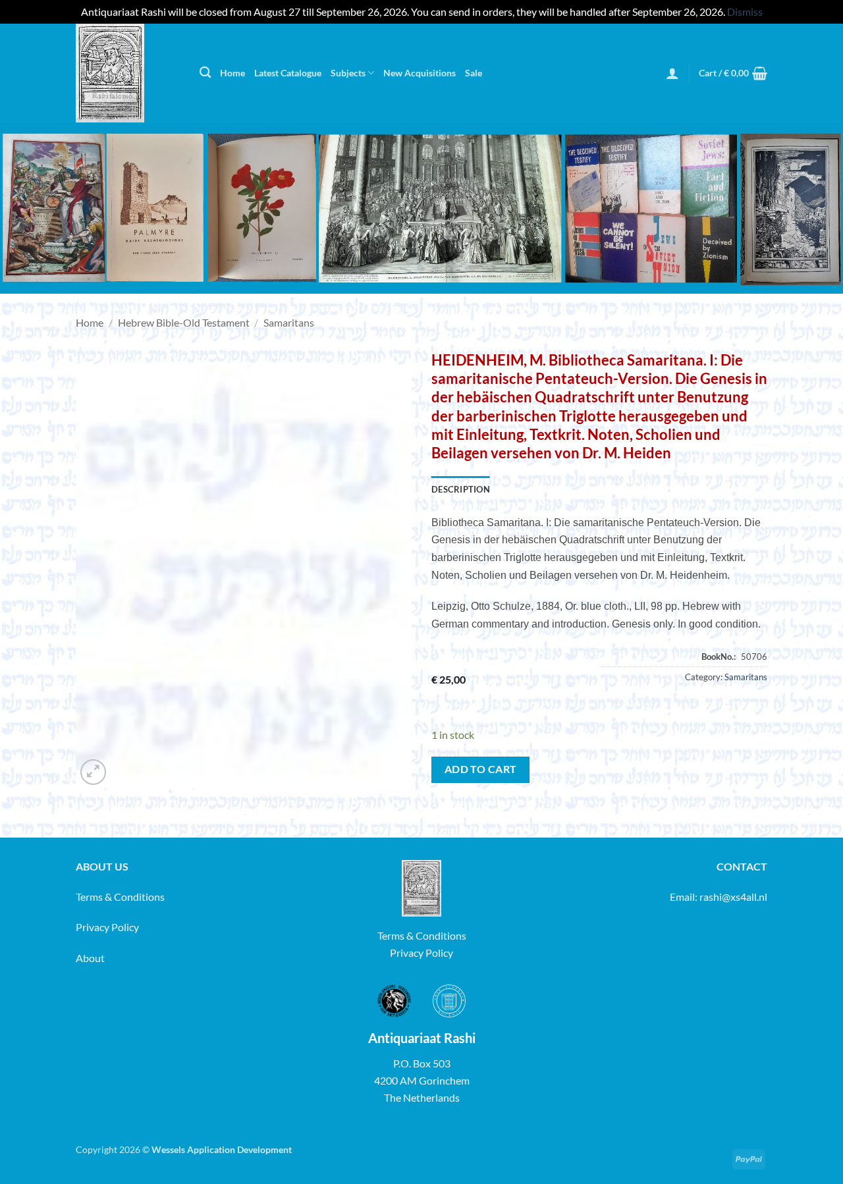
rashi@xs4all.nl (733, 896)
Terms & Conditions (120, 896)
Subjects (348, 72)
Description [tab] (460, 489)
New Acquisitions (419, 72)
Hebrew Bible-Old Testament (184, 322)
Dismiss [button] (745, 11)
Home (232, 72)
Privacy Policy (107, 927)
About (90, 958)
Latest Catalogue (287, 72)
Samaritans (288, 322)
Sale (473, 72)
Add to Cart (481, 769)
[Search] (205, 72)
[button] (672, 73)
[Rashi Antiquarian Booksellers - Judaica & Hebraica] (128, 73)
